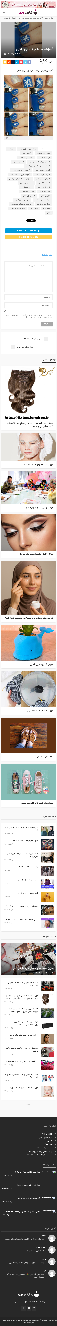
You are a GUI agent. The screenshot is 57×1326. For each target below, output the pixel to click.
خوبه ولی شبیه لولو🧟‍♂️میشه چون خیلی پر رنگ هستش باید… (25, 1276)
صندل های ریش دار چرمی (42, 757)
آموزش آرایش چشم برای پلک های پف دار (36, 554)
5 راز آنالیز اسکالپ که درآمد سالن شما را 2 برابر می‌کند (21, 855)
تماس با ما (15, 1301)
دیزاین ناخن (45, 195)
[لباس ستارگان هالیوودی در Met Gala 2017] (49, 1211)
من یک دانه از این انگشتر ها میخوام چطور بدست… (24, 1239)
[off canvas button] (52, 12)
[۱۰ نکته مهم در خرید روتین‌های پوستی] (47, 1039)
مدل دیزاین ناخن (43, 204)
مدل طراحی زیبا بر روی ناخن (21, 204)
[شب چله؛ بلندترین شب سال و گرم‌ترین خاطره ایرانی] (47, 986)
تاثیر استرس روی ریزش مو (28, 893)
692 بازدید (36, 972)
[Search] (3, 12)
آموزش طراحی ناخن (42, 174)
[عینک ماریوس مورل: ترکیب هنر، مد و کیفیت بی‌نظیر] (47, 1052)
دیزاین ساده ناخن (27, 191)
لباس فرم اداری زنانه (44, 1148)
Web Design (47, 1134)
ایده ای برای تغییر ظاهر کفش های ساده (37, 803)
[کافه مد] (28, 1294)
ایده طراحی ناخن (43, 187)
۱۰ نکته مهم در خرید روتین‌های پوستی (23, 1035)
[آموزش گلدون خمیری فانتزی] (28, 643)
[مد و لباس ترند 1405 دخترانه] (47, 884)
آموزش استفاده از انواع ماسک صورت (38, 464)
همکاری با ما (26, 1301)
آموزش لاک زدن (44, 183)
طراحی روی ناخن (29, 195)
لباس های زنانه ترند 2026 (28, 867)
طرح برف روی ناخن (22, 199)
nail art (11, 149)
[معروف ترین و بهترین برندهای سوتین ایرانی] (47, 1065)
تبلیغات (35, 1301)
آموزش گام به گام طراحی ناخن (20, 178)
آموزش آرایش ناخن (26, 157)
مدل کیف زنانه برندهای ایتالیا (28, 1185)
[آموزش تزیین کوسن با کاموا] (49, 1198)
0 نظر (5, 54)
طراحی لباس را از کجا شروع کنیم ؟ (39, 507)
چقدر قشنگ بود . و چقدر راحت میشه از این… (26, 1262)
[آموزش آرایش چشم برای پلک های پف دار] (28, 532)
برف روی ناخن (45, 191)
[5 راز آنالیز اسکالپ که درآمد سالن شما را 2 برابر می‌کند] (47, 857)
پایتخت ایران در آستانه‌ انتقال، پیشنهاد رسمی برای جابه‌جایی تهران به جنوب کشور (21, 1010)
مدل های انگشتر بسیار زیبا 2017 (27, 1172)
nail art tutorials (43, 153)
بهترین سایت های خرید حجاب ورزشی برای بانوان (21, 828)
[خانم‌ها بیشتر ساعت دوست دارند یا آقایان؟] (47, 910)
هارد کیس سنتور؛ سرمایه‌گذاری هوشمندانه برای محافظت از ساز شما (22, 1023)
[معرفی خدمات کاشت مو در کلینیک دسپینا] (47, 923)
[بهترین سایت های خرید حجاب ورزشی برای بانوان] (47, 831)
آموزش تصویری (18, 161)
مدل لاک (46, 208)
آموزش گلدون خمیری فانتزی (41, 664)
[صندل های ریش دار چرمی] (28, 736)
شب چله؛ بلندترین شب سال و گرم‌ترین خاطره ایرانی (23, 983)
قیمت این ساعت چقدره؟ (34, 1251)
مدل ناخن (34, 208)
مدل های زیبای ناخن (17, 208)
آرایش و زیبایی (44, 157)
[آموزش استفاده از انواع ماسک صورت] (28, 447)
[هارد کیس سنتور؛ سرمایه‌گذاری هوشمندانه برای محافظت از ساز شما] (47, 1026)
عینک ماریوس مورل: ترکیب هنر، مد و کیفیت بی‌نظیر (21, 1049)
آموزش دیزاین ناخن (42, 170)
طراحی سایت (47, 1141)
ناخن (48, 212)
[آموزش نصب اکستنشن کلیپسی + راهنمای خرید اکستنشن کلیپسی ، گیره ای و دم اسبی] (28, 393)
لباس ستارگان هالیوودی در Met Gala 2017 (23, 1211)
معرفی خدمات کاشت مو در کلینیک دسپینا (22, 919)
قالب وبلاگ (48, 1144)
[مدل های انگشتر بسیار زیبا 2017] (49, 1172)
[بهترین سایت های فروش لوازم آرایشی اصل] (28, 959)
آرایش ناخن (26, 153)
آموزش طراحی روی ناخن (21, 170)
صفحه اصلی (49, 18)
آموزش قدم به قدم (43, 178)
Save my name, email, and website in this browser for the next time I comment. (29, 316)
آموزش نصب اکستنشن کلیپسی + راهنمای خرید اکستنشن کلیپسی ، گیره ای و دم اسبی (30, 425)
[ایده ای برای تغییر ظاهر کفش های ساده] (28, 782)
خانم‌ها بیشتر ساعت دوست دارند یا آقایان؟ (22, 906)
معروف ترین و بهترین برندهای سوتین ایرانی (21, 1061)
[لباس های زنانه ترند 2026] (47, 871)
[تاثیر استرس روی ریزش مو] (47, 897)
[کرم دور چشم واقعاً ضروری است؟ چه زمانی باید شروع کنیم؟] (28, 588)
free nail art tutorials (27, 149)
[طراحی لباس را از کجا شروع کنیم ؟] (28, 487)
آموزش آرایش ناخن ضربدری (40, 161)
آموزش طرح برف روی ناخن (20, 174)
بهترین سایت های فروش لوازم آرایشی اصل (33, 968)
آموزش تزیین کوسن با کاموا (29, 1198)
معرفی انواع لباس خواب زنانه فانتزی (38, 1155)
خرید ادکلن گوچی (45, 1137)
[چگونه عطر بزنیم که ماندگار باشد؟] (47, 844)
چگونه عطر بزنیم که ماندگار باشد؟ (25, 840)
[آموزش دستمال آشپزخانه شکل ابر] (28, 689)
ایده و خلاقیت (27, 187)
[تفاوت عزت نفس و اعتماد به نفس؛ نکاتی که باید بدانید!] (47, 1078)
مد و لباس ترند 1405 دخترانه (27, 880)
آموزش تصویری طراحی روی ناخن (38, 166)
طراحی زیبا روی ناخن (42, 199)
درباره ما (43, 1301)
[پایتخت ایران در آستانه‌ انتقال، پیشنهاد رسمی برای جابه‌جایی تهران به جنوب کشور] (47, 1013)
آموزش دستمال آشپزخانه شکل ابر (40, 710)
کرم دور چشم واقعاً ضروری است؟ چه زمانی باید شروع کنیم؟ (29, 618)
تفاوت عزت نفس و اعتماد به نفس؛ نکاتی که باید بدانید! (21, 1076)
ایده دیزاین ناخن (26, 183)
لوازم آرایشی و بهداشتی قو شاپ (40, 1151)
